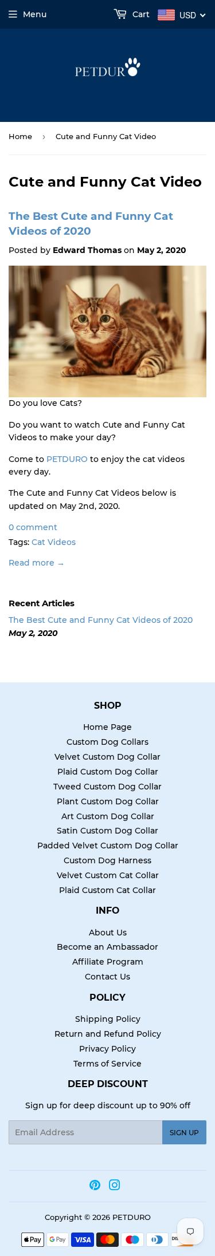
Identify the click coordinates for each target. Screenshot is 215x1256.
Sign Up (184, 1132)
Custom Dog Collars (107, 742)
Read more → (37, 563)
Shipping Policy (107, 1019)
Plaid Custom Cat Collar (107, 890)
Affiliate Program (107, 962)
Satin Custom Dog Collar (107, 831)
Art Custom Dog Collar (107, 816)
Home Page (107, 727)
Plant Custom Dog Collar (108, 801)
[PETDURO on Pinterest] (95, 1187)
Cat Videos (54, 542)
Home (20, 136)
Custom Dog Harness (107, 860)
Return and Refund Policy (107, 1034)
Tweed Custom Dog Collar (107, 786)
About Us (108, 932)
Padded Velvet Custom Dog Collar (107, 845)
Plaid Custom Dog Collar (107, 772)
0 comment (33, 527)
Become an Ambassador (107, 947)
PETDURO (67, 459)
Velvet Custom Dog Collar (107, 757)
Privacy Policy (107, 1049)
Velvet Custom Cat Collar (108, 875)
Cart (140, 14)
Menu (34, 14)
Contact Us (107, 976)
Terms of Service (107, 1063)
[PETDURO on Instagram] (114, 1187)
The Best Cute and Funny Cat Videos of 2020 (101, 620)
